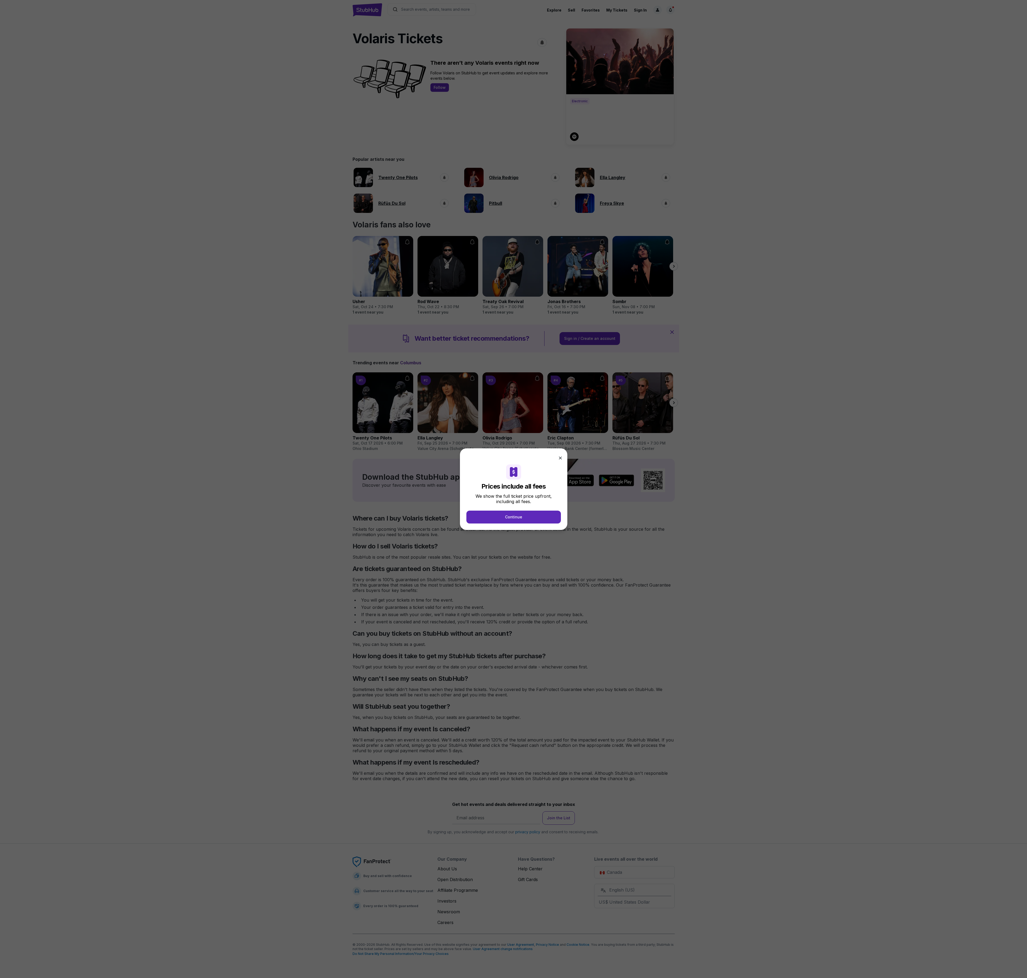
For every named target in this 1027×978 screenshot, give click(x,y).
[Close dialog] (560, 458)
